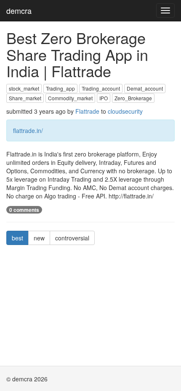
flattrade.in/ (28, 130)
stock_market (24, 88)
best (17, 238)
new (39, 238)
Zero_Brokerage (133, 98)
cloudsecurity (125, 111)
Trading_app (60, 88)
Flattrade (87, 111)
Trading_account (101, 88)
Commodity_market (70, 98)
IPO (103, 98)
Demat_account (145, 88)
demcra (19, 10)
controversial (72, 238)
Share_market (25, 98)
